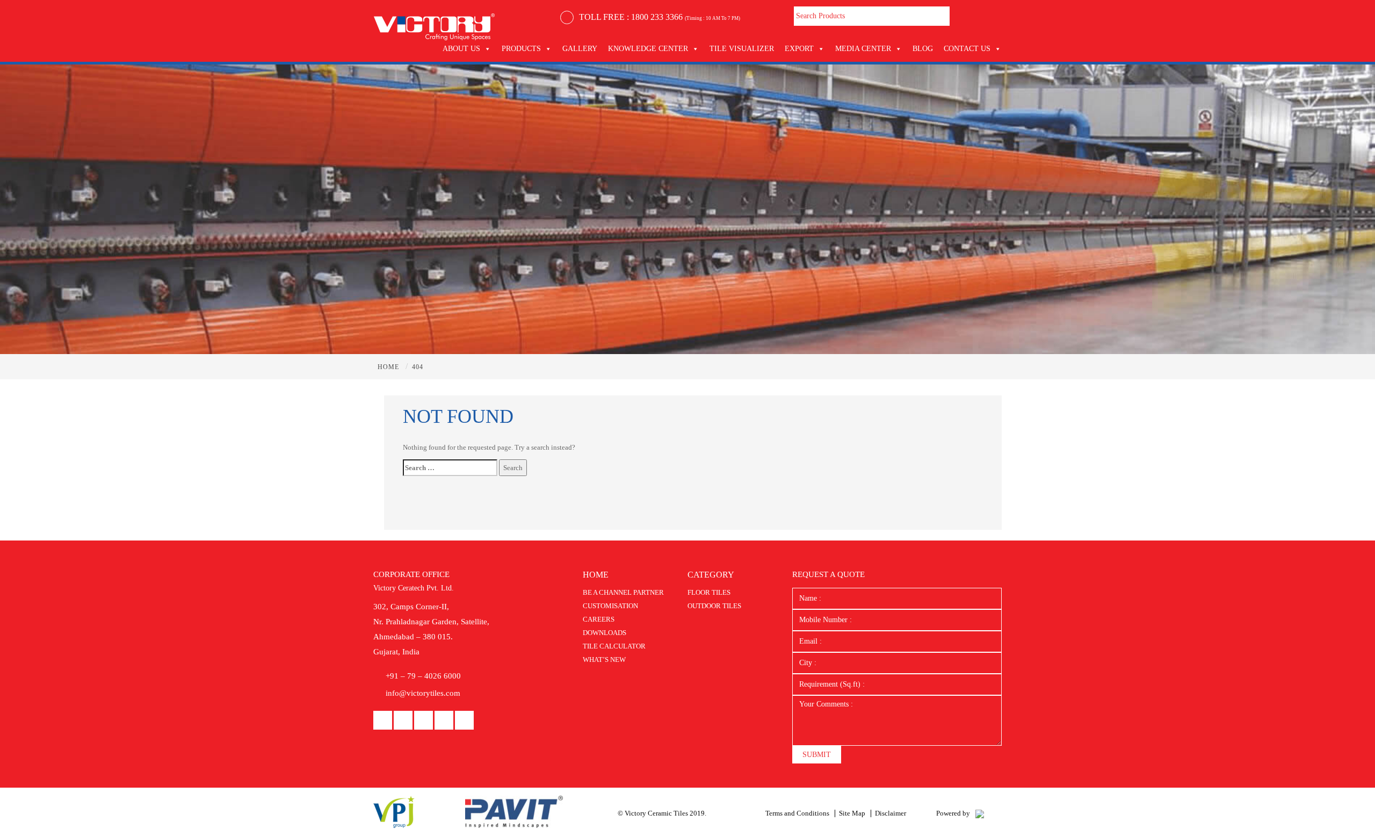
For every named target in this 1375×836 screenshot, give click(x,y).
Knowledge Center (648, 49)
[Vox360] (980, 813)
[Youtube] (423, 720)
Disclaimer (890, 813)
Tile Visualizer (742, 49)
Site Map (852, 813)
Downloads (604, 633)
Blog (923, 49)
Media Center (863, 49)
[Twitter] (464, 720)
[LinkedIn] (403, 720)
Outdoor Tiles (714, 606)
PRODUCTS (521, 49)
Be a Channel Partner (623, 592)
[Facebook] (383, 720)
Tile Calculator (614, 646)
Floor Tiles (709, 592)
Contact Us (967, 49)
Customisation (610, 606)
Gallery (579, 49)
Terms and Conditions (797, 813)
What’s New (604, 659)
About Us (461, 49)
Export (799, 49)
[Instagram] (444, 720)
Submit (816, 755)
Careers (598, 619)
